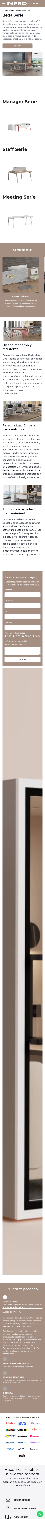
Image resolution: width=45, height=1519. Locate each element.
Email (7, 612)
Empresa (8, 601)
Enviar (22, 659)
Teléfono (8, 622)
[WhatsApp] (40, 1514)
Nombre (8, 590)
